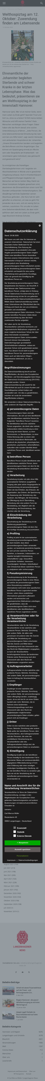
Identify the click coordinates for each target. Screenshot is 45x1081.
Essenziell (21, 828)
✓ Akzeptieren (22, 843)
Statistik (20, 832)
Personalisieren (22, 856)
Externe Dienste (24, 836)
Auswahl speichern (22, 849)
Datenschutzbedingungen (28, 860)
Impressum (11, 860)
